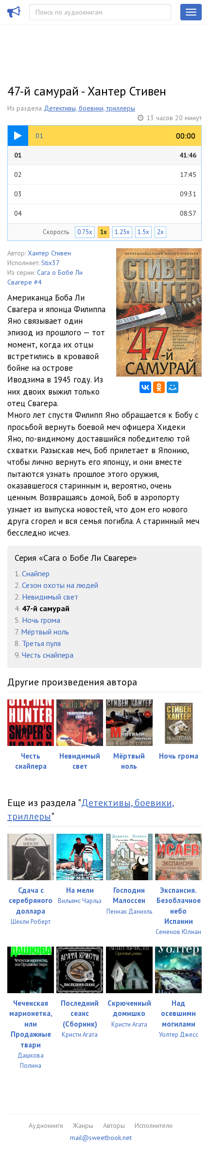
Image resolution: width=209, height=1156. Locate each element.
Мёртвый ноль (45, 631)
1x (103, 232)
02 (105, 174)
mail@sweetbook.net (101, 1137)
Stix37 (50, 262)
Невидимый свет (50, 597)
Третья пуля (41, 643)
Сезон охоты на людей (60, 585)
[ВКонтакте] (145, 387)
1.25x (122, 232)
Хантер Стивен (49, 253)
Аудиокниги (46, 1125)
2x (160, 232)
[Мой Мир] (172, 387)
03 (105, 194)
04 (105, 213)
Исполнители (154, 1125)
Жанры (83, 1125)
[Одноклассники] (159, 387)
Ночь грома (41, 620)
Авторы (114, 1125)
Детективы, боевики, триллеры (89, 108)
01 (105, 155)
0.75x (84, 232)
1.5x (143, 232)
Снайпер (36, 573)
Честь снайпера (47, 655)
